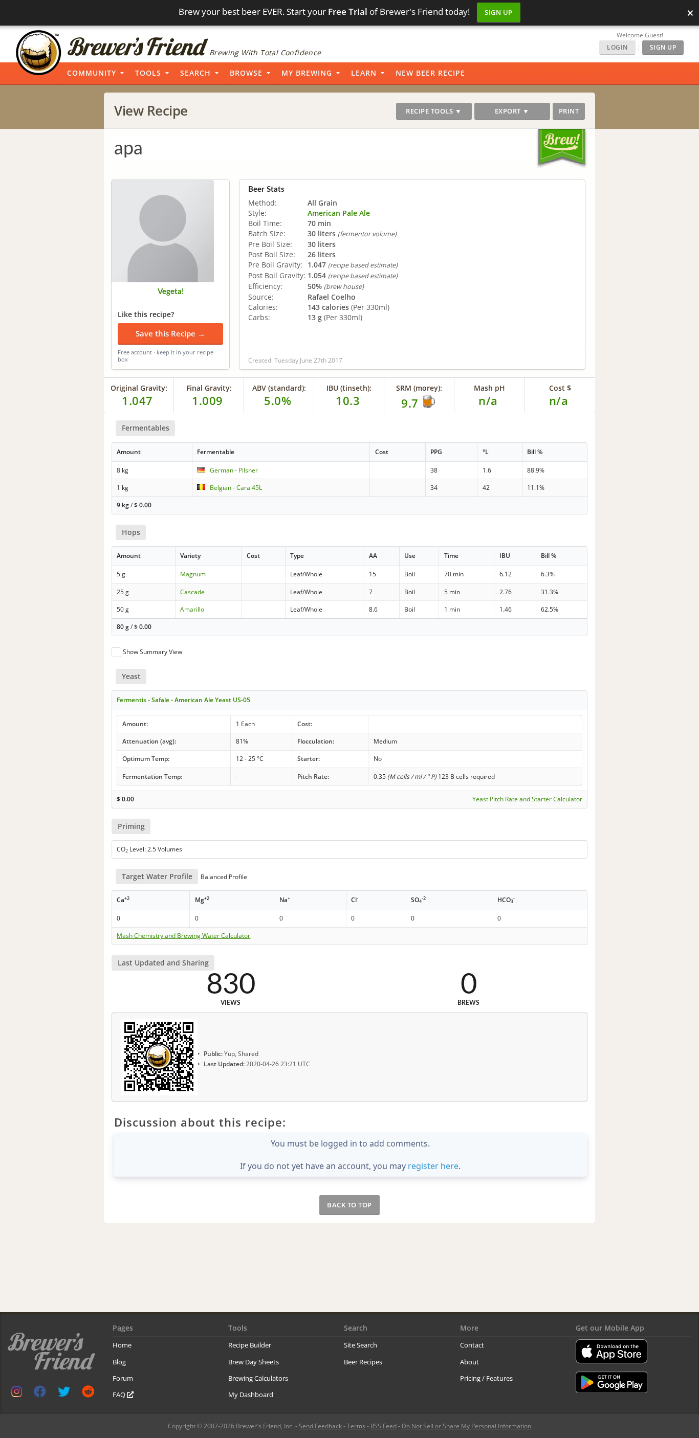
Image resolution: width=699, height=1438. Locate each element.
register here (433, 1166)
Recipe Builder (249, 1345)
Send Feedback (320, 1426)
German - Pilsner (234, 470)
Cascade (192, 592)
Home (122, 1345)
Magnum (193, 574)
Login (617, 47)
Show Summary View (152, 651)
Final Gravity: (209, 388)
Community (91, 73)
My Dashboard (250, 1394)
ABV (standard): (279, 388)
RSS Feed (383, 1426)
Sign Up (499, 12)
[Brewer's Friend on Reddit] (88, 1393)
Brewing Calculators (258, 1378)
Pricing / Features (486, 1378)
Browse (246, 73)
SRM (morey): (419, 388)
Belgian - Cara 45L (236, 487)
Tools (148, 73)
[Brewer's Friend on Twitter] (64, 1393)
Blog (119, 1361)
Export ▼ (512, 111)
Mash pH (489, 388)
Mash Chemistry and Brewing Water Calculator (183, 935)
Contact (472, 1345)
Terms (356, 1426)
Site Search (360, 1345)
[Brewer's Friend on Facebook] (40, 1393)
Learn (364, 73)
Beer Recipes (363, 1361)
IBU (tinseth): (349, 388)
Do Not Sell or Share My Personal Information (466, 1426)
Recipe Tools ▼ (434, 111)
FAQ (120, 1394)
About (469, 1361)
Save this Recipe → (170, 333)
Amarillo (192, 609)
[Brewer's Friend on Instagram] (16, 1393)
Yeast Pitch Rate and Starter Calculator (527, 799)
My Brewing (306, 73)
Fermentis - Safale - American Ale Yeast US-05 (183, 699)
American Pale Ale (339, 213)
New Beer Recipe (430, 73)
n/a (559, 400)
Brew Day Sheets (253, 1361)
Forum (123, 1378)
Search (195, 73)
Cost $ (560, 388)
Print (569, 111)
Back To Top (349, 1204)
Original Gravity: (139, 388)
